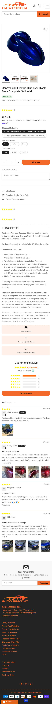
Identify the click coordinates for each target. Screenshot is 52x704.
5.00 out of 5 (32, 368)
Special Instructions (9, 169)
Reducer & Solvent (9, 652)
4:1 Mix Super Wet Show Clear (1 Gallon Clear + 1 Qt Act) (24, 131)
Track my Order (8, 675)
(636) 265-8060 (15, 607)
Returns (5, 669)
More (4, 655)
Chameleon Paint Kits (10, 642)
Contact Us (10, 702)
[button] (7, 110)
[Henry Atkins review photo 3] (33, 472)
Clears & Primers (8, 648)
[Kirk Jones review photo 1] (7, 546)
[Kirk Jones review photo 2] (20, 546)
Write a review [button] (26, 393)
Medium (14, 144)
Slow (24, 144)
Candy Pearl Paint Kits (10, 626)
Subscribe (43, 583)
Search (45, 14)
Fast (5, 144)
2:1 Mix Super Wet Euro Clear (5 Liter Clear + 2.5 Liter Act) (24, 136)
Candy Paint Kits (8, 623)
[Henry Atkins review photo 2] (20, 472)
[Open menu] (47, 5)
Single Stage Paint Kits (10, 645)
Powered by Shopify (34, 693)
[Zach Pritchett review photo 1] (7, 430)
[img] (6, 409)
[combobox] (26, 14)
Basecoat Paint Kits (9, 632)
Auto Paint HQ (21, 693)
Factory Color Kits (9, 636)
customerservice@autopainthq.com (21, 613)
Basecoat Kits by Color (11, 639)
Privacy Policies (8, 662)
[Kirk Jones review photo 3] (33, 546)
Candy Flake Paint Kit (10, 629)
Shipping (5, 665)
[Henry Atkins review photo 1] (7, 472)
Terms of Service (8, 672)
